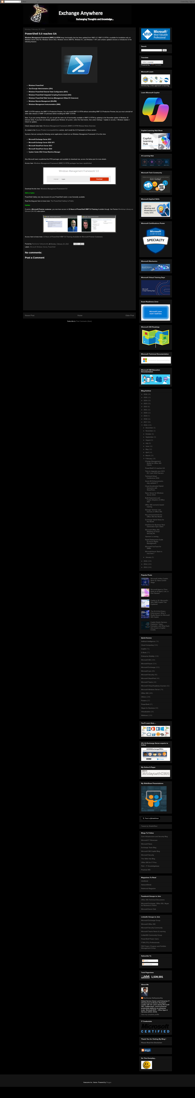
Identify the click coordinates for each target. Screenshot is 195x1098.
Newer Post (29, 315)
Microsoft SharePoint (148, 678)
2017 (146, 422)
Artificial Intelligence (148, 641)
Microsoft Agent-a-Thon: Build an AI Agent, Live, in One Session (160, 591)
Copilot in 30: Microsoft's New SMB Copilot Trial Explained (159, 602)
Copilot (143, 649)
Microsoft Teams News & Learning (153, 931)
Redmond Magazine (148, 888)
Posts (146, 961)
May (147, 449)
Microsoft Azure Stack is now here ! (153, 552)
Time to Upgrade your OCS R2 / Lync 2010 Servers (155, 472)
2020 (146, 413)
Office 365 (145, 693)
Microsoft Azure (146, 663)
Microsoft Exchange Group (150, 920)
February (149, 458)
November (149, 431)
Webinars (144, 715)
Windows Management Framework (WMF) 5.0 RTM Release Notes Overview (69, 126)
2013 (146, 567)
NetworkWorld (146, 885)
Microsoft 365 (146, 660)
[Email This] (74, 244)
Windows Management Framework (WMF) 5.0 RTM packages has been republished (63, 163)
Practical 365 (145, 870)
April (147, 452)
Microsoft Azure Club (148, 909)
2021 (146, 410)
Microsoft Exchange (148, 667)
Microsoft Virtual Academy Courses (153, 686)
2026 (146, 394)
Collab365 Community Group (151, 935)
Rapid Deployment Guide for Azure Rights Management (154, 541)
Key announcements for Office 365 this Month (153, 516)
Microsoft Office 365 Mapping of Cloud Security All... (152, 531)
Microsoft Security (147, 675)
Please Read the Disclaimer (151, 1043)
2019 (146, 416)
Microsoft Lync (146, 671)
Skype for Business (148, 708)
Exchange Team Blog (148, 847)
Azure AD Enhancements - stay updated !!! (154, 482)
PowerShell (51, 247)
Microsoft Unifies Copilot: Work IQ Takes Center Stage (159, 580)
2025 (146, 397)
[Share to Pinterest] (83, 244)
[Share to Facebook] (81, 244)
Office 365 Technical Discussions (153, 900)
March (148, 455)
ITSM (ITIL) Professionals (150, 942)
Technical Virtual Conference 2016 (152, 477)
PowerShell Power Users (150, 939)
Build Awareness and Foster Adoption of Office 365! (155, 500)
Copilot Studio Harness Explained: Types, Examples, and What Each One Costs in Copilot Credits (160, 626)
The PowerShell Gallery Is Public (62, 201)
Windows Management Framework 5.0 (54, 189)
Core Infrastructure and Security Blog (154, 836)
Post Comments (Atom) (84, 321)
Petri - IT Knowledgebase (150, 866)
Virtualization (145, 712)
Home (80, 315)
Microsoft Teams (147, 682)
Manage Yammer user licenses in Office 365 (153, 511)
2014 (146, 564)
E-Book (143, 652)
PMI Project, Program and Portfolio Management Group (153, 947)
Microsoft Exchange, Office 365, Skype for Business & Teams (155, 904)
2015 (146, 561)
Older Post (129, 315)
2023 (146, 403)
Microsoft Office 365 (148, 924)
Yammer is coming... (152, 536)
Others (143, 697)
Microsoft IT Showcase (149, 840)
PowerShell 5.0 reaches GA (155, 468)
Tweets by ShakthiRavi (149, 826)
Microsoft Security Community (151, 928)
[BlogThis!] (76, 244)
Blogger (108, 1082)
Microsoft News (146, 844)
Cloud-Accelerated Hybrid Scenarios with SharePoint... (154, 488)
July (147, 443)
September (150, 437)
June (148, 446)
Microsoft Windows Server (38, 247)
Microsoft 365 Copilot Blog (150, 851)
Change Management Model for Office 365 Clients (153, 463)
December (149, 428)
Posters (144, 700)
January (149, 557)
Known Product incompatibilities (47, 130)
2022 (146, 406)
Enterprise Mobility (147, 656)
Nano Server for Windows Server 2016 (154, 494)
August (148, 440)
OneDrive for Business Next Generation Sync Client (155, 526)
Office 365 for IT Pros (149, 862)
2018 (146, 419)
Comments (148, 964)
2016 (146, 425)
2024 (146, 400)
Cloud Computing (147, 645)
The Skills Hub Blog (148, 859)
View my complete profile (150, 1014)
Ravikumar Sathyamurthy (153, 998)
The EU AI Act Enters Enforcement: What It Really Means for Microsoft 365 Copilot (160, 614)
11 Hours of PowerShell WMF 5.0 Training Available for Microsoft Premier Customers (73, 237)
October (149, 434)
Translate (158, 65)
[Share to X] (79, 244)
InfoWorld (144, 881)
